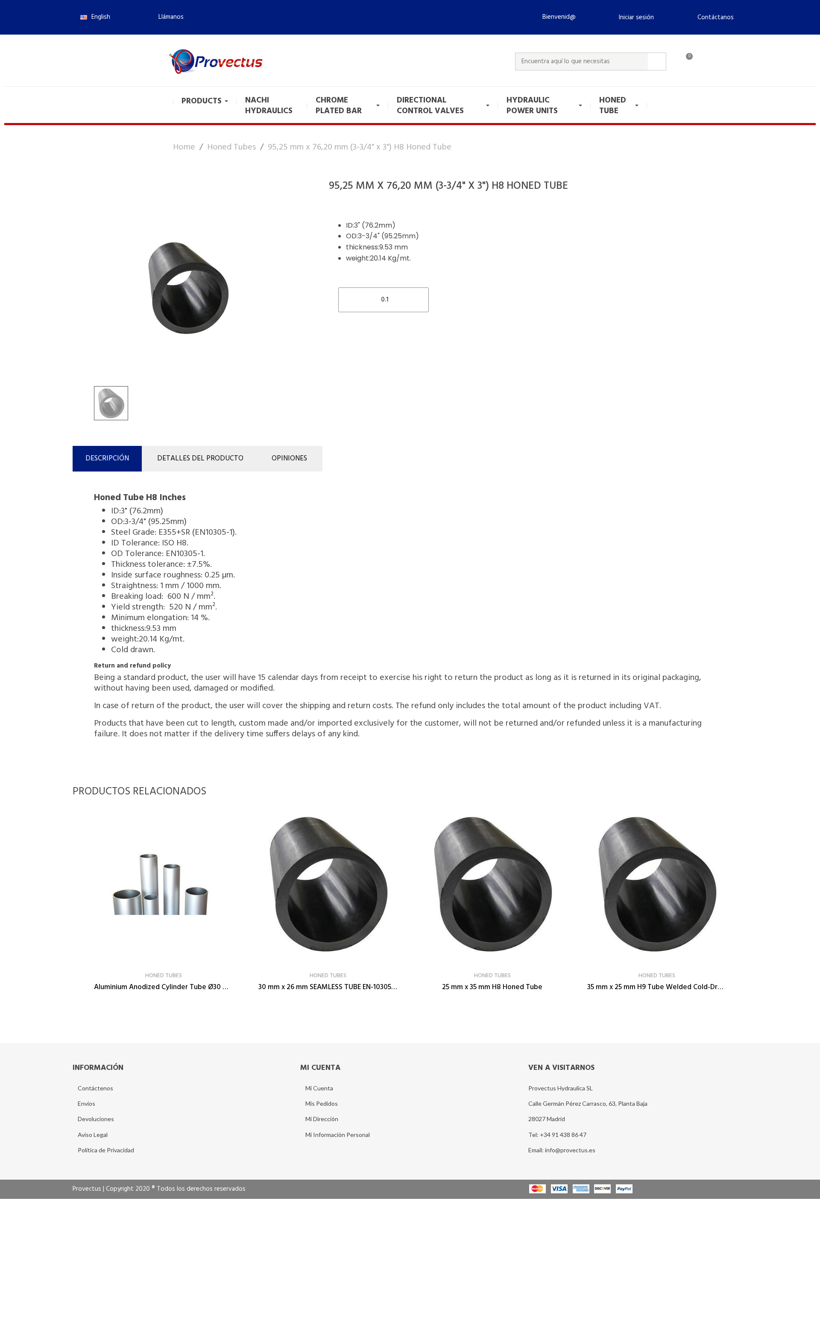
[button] (167, 17)
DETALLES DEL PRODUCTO (200, 458)
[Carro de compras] (685, 61)
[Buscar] (657, 61)
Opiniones (289, 458)
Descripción (107, 458)
